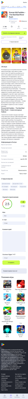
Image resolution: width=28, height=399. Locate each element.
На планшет (14, 186)
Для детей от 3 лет (17, 183)
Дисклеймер (4, 384)
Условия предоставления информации (5, 376)
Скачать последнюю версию (11, 33)
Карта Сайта (4, 390)
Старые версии (14, 42)
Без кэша (5, 189)
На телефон (5, 186)
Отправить (11, 262)
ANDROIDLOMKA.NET (5, 6)
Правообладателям (6, 386)
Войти (25, 2)
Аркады (18, 6)
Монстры (12, 189)
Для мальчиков (6, 183)
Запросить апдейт (21, 37)
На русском (23, 186)
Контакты (3, 388)
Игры (13, 6)
